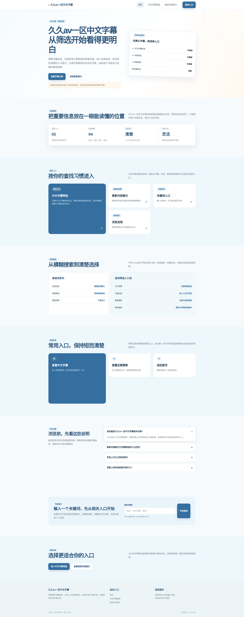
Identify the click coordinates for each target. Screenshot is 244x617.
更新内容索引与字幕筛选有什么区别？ (124, 447)
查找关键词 (128, 505)
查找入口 (189, 5)
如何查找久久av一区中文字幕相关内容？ (125, 431)
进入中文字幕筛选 (59, 566)
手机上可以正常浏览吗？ (118, 457)
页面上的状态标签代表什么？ (120, 467)
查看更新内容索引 (82, 566)
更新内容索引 (171, 5)
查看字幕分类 (57, 76)
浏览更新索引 (76, 76)
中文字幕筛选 (154, 5)
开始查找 (184, 511)
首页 (140, 5)
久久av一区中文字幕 (62, 4)
